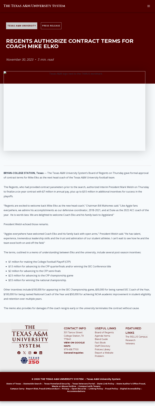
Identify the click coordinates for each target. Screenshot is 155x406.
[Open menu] (148, 6)
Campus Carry (17, 389)
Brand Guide (101, 339)
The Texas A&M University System (34, 6)
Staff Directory (102, 346)
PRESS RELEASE (51, 25)
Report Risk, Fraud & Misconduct (42, 389)
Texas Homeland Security (57, 384)
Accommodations (76, 391)
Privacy (65, 389)
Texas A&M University (21, 25)
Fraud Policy (111, 389)
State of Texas (13, 384)
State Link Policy (105, 384)
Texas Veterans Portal (83, 384)
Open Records (78, 389)
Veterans (130, 343)
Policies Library (102, 349)
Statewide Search (32, 384)
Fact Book (100, 342)
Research (130, 340)
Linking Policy (96, 389)
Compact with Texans (89, 386)
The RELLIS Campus (136, 336)
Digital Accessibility (130, 389)
